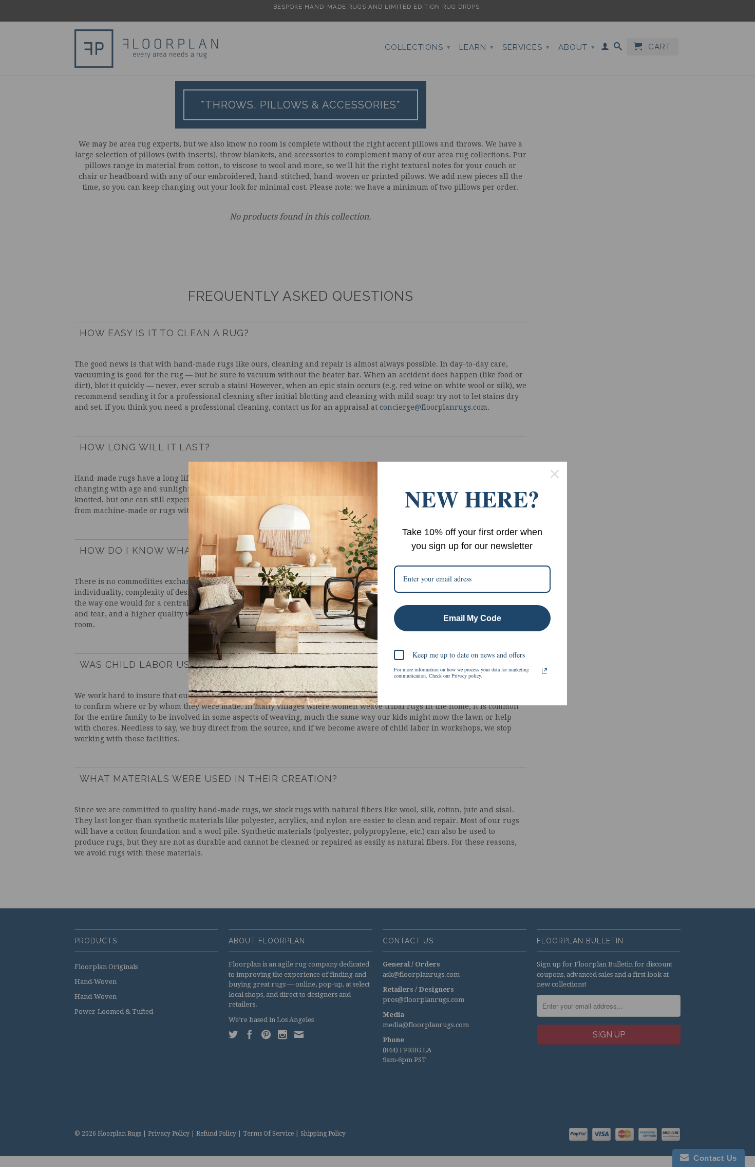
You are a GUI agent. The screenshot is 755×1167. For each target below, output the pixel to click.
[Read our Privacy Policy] (544, 671)
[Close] (554, 474)
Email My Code (472, 618)
